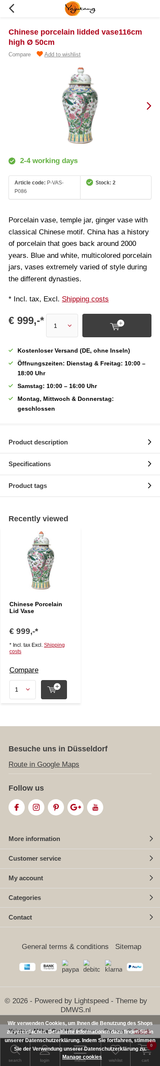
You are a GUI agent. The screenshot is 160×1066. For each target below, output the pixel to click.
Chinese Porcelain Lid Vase (35, 607)
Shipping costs (85, 299)
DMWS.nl (76, 1010)
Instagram (36, 807)
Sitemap (128, 947)
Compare (20, 54)
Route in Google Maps (44, 764)
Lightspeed (91, 1001)
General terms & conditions (65, 947)
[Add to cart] (116, 325)
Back (11, 8)
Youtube (95, 807)
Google (75, 807)
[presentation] (142, 105)
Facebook (17, 807)
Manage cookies (82, 1057)
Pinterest (56, 807)
